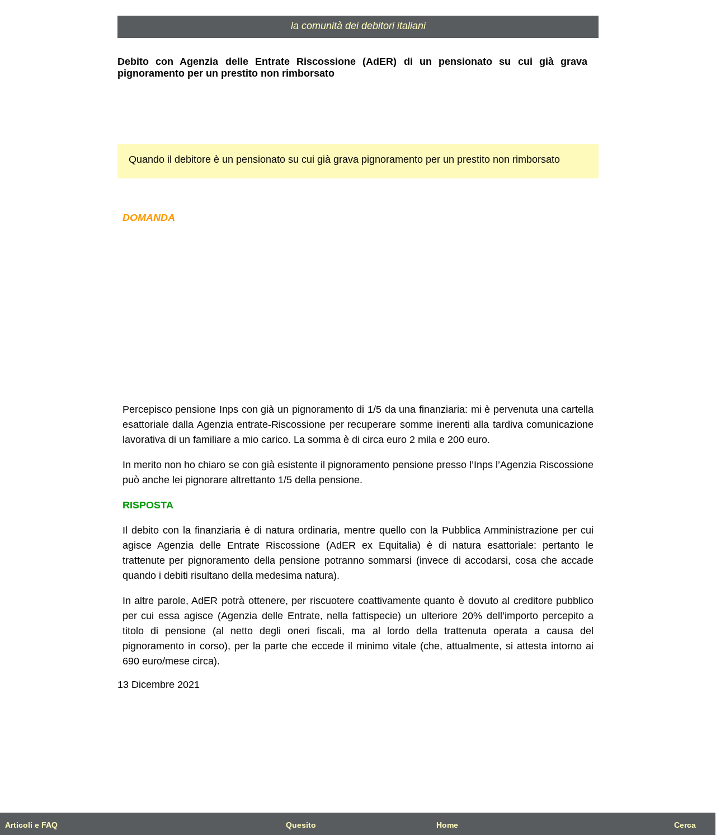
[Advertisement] (358, 313)
